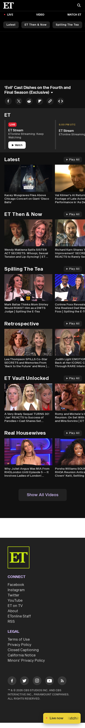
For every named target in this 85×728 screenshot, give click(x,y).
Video (40, 15)
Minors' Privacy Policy (26, 660)
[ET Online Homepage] (9, 5)
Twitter (13, 595)
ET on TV (15, 605)
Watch (18, 145)
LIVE (10, 15)
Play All (74, 160)
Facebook (16, 584)
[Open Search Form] (79, 6)
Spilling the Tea (67, 25)
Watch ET (74, 15)
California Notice (22, 655)
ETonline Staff (19, 616)
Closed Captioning (23, 650)
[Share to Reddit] (29, 102)
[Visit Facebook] (12, 681)
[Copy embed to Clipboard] (61, 102)
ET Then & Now (36, 25)
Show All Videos (42, 495)
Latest (11, 25)
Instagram (16, 590)
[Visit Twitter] (24, 681)
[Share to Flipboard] (40, 102)
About (13, 611)
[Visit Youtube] (49, 680)
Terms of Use (19, 639)
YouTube (15, 600)
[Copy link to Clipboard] (50, 102)
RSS (11, 621)
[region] (42, 56)
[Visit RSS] (62, 681)
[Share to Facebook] (8, 102)
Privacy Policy (19, 644)
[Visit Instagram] (37, 681)
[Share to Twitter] (19, 102)
